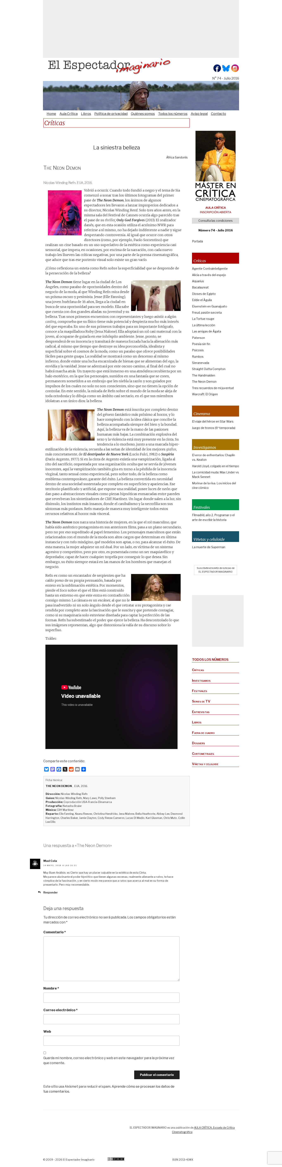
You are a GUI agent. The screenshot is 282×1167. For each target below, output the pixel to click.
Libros (86, 114)
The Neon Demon (204, 381)
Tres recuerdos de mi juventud (213, 388)
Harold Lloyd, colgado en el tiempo (215, 466)
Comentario (54, 932)
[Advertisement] (141, 29)
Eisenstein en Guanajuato (209, 306)
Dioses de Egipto (204, 293)
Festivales (199, 691)
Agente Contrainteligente (210, 268)
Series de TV (201, 701)
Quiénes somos (143, 114)
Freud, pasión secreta (207, 312)
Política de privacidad (111, 114)
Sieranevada (200, 362)
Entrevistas (201, 712)
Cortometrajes (203, 754)
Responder (50, 892)
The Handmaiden (203, 375)
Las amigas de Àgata (206, 331)
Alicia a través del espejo (209, 275)
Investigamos (201, 680)
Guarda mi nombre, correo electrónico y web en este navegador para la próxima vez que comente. (108, 1060)
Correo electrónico (60, 1010)
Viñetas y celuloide (205, 764)
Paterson (198, 337)
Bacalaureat (200, 287)
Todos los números (172, 114)
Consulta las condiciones (215, 220)
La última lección (203, 325)
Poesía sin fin (201, 344)
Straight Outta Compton (208, 369)
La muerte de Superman (208, 547)
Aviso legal (199, 114)
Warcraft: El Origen (205, 394)
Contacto (218, 114)
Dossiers (198, 743)
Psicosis (198, 350)
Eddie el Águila (202, 300)
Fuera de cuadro (203, 733)
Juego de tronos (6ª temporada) (213, 428)
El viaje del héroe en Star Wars (212, 421)
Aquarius (198, 281)
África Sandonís (177, 157)
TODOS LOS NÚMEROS (210, 660)
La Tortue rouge (203, 318)
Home (51, 114)
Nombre (51, 988)
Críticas (198, 670)
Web (47, 1032)
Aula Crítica (68, 114)
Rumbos (198, 356)
